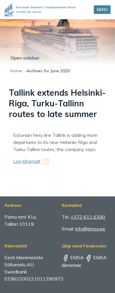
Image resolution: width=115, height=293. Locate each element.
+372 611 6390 (87, 217)
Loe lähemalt (26, 161)
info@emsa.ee (90, 229)
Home (16, 70)
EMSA (76, 257)
